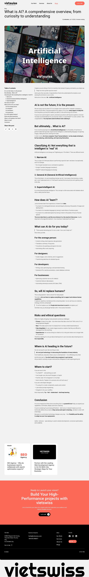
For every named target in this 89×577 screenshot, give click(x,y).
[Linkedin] (76, 536)
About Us (49, 3)
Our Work (33, 3)
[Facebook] (70, 536)
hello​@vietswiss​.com (35, 536)
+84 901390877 (33, 538)
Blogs (56, 3)
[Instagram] (73, 536)
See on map (7, 545)
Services (41, 3)
